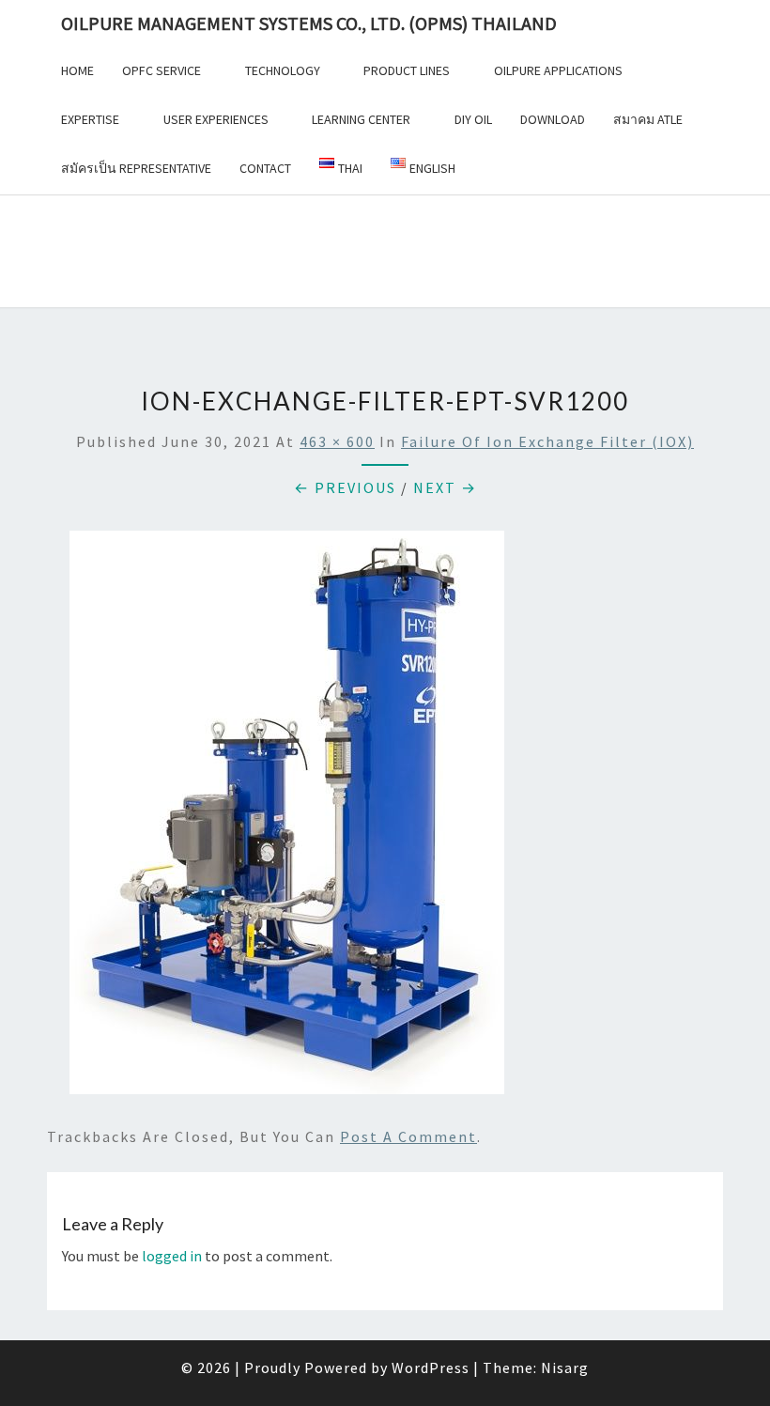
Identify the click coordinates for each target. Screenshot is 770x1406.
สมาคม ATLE (648, 119)
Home (77, 70)
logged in (172, 1255)
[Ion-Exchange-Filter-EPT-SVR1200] (286, 818)
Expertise (90, 119)
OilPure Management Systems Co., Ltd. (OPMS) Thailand (309, 23)
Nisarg (565, 1367)
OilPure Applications (558, 70)
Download (552, 119)
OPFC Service (161, 70)
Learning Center (361, 119)
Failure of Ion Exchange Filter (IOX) (547, 441)
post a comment (408, 1136)
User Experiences (216, 119)
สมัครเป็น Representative (136, 168)
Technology (282, 70)
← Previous (345, 487)
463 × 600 (337, 441)
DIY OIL (473, 119)
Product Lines (406, 70)
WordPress (431, 1367)
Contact (265, 168)
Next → (445, 487)
